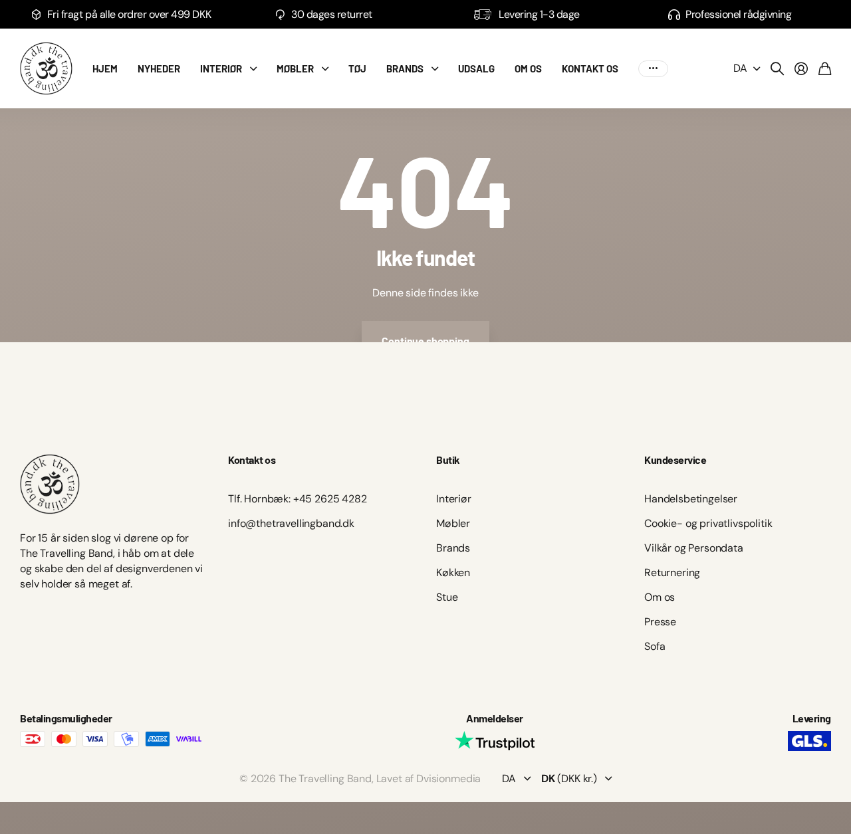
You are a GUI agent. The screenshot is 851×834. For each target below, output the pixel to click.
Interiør (221, 68)
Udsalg (476, 68)
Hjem (105, 68)
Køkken (453, 572)
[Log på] (801, 68)
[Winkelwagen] (824, 68)
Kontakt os (590, 68)
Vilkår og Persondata (693, 548)
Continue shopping (425, 340)
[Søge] (777, 68)
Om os (528, 68)
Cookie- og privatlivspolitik (708, 523)
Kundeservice (675, 459)
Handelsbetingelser (690, 499)
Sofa (654, 646)
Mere (653, 69)
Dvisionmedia (448, 778)
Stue (446, 597)
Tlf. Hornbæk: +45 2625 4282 (297, 499)
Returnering (672, 572)
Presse (660, 622)
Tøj (357, 68)
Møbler (295, 68)
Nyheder (159, 68)
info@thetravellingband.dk (291, 523)
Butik (448, 459)
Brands (453, 548)
